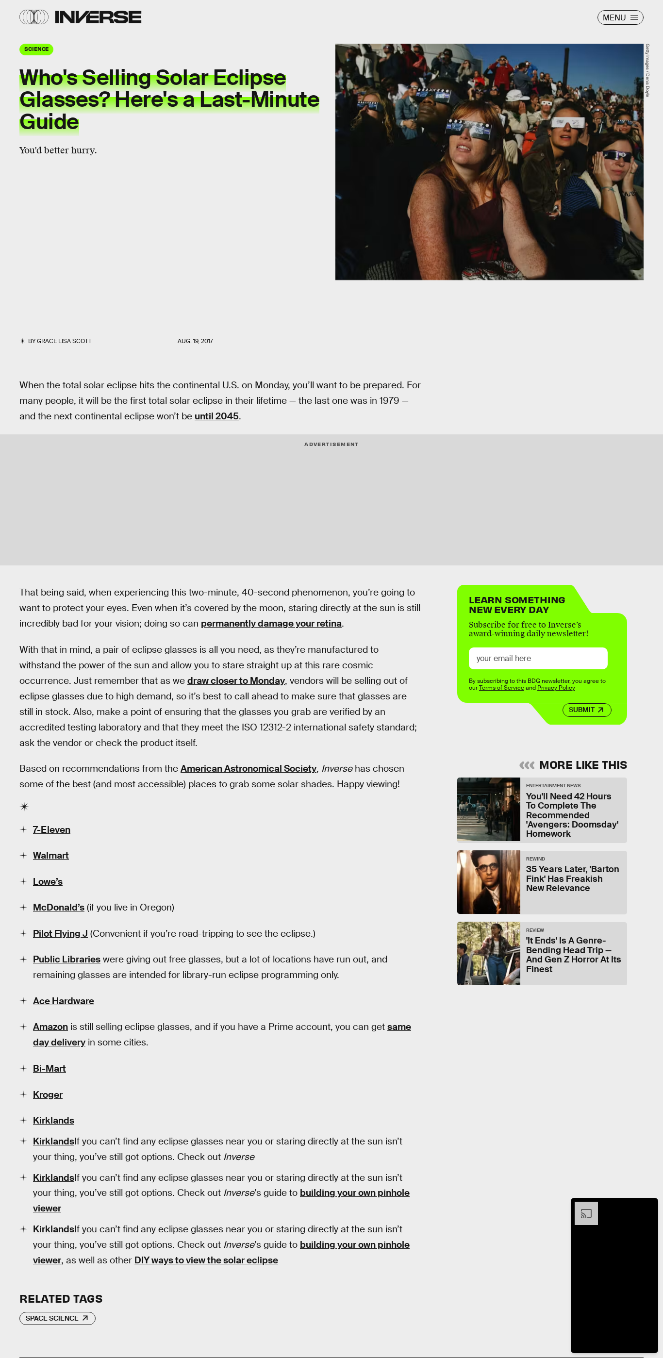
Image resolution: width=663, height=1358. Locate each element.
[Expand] (581, 1206)
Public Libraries (66, 959)
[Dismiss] (647, 1206)
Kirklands (53, 1120)
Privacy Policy (556, 688)
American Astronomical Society (248, 768)
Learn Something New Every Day (517, 603)
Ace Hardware (63, 1001)
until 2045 (217, 416)
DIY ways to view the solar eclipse (206, 1260)
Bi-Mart (49, 1068)
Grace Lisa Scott (64, 341)
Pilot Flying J (60, 933)
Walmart (51, 855)
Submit (582, 710)
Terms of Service (501, 688)
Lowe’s (48, 882)
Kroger (48, 1095)
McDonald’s (58, 907)
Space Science (52, 1318)
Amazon (50, 1027)
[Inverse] (98, 17)
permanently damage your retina (271, 623)
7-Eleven (51, 830)
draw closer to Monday (236, 681)
